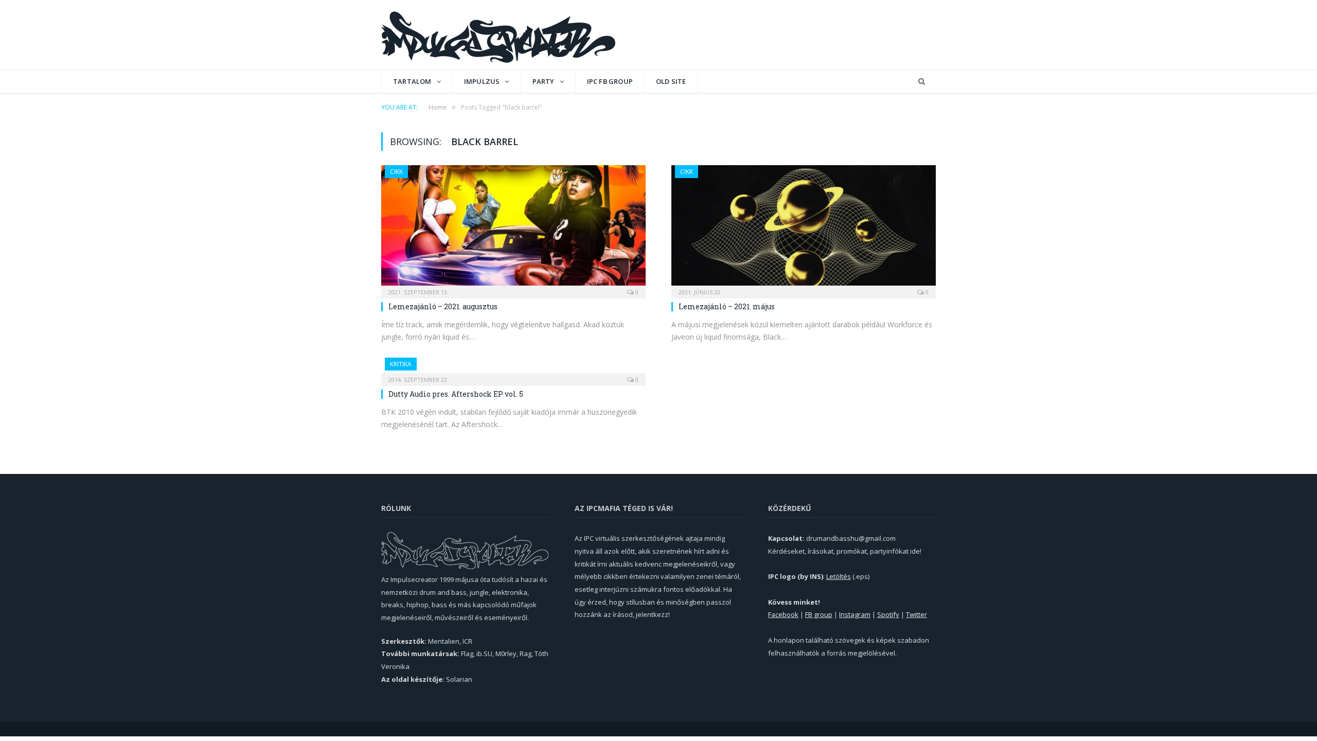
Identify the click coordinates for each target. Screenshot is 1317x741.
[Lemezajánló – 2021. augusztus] (513, 228)
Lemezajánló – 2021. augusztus (442, 306)
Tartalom (412, 81)
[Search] (921, 81)
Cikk (396, 171)
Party (543, 81)
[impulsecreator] (498, 35)
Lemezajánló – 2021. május (727, 306)
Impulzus (482, 81)
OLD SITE (671, 81)
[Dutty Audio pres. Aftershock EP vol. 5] (513, 368)
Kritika (401, 364)
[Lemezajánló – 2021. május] (803, 228)
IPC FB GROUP (610, 81)
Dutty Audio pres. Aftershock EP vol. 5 (455, 394)
